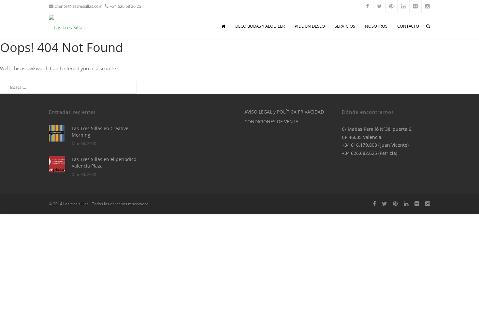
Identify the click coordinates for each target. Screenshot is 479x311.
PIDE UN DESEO (310, 26)
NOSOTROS (376, 26)
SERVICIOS (345, 26)
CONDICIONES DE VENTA (271, 121)
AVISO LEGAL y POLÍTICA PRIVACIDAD (284, 112)
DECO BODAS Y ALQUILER (260, 26)
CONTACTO (408, 26)
